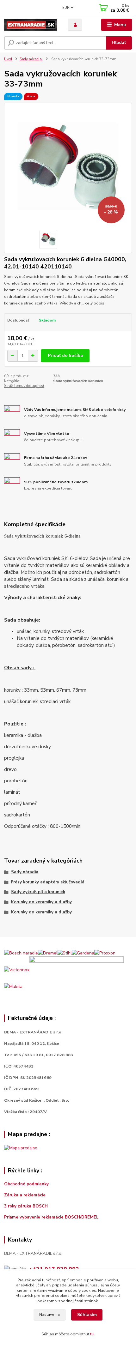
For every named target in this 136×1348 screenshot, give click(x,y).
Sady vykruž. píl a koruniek (38, 892)
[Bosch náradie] (21, 953)
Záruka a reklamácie (25, 1195)
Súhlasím (87, 1315)
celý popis (94, 303)
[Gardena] (83, 953)
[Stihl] (65, 953)
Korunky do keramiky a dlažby (41, 902)
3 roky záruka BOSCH (26, 1206)
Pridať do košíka (65, 355)
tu (92, 1334)
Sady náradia (31, 59)
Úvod (8, 59)
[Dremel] (48, 953)
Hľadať (119, 42)
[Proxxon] (104, 953)
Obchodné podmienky (26, 1184)
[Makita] (13, 986)
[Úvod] (30, 25)
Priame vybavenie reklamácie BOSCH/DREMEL (51, 1217)
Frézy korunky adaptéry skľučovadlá (47, 882)
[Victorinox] (16, 969)
